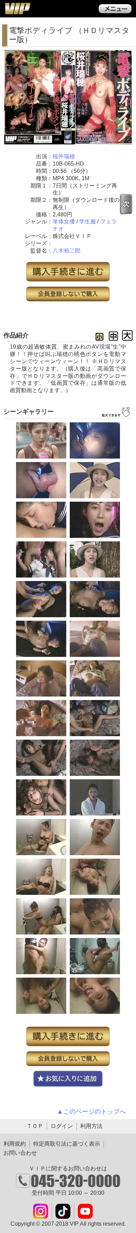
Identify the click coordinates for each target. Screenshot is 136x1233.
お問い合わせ (20, 1153)
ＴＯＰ (35, 1126)
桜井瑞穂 (64, 156)
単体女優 (64, 221)
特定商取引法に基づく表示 (66, 1144)
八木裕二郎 (67, 251)
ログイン (62, 1126)
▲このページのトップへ (91, 1111)
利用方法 (91, 1126)
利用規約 (14, 1144)
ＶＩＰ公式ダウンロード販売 (17, 8)
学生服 (87, 221)
